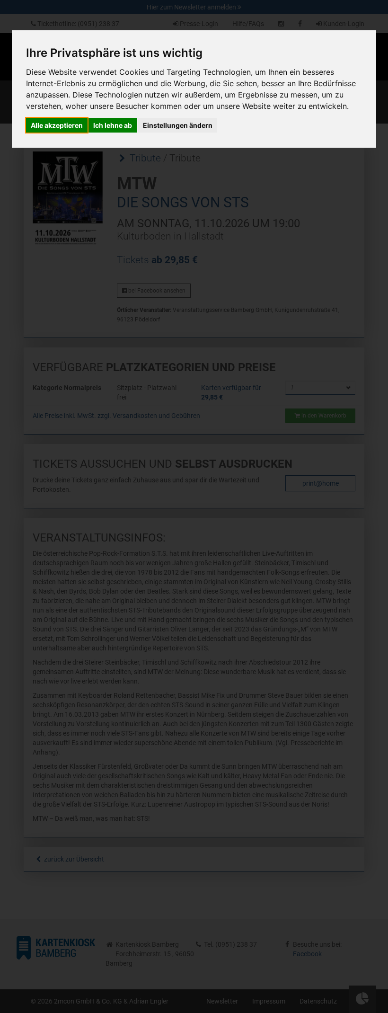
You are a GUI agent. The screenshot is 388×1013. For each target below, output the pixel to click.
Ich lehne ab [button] (112, 125)
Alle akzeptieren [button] (57, 125)
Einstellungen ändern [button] (177, 125)
